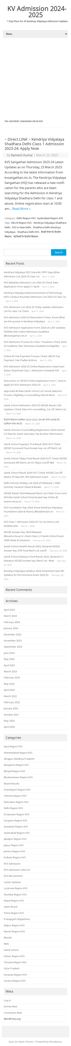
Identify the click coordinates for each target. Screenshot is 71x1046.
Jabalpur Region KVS (15, 839)
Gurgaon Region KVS (15, 820)
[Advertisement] (35, 78)
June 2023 (9, 653)
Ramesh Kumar (22, 155)
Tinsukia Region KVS (15, 962)
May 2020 (9, 720)
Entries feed (10, 1006)
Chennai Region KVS (15, 795)
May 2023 (9, 659)
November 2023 (13, 640)
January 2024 (11, 628)
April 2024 (9, 609)
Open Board (10, 906)
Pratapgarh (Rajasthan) (17, 919)
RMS (6, 943)
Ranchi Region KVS (14, 931)
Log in (7, 1000)
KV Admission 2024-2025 (37, 11)
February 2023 (12, 677)
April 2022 (9, 690)
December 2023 (12, 634)
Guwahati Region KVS (16, 826)
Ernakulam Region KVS (16, 814)
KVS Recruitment (13, 876)
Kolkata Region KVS (15, 857)
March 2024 (10, 616)
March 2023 (10, 671)
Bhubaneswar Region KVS (18, 777)
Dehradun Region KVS (16, 802)
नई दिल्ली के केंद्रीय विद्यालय (25, 236)
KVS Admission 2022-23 (17, 869)
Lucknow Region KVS (15, 888)
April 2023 (9, 665)
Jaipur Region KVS (14, 845)
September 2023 (13, 646)
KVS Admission (12, 863)
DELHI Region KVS (21, 222)
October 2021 (11, 714)
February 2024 (12, 622)
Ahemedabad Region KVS (18, 752)
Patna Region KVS (14, 913)
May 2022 (9, 683)
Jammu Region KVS (14, 851)
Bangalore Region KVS (16, 765)
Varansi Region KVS (15, 980)
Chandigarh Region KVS (17, 789)
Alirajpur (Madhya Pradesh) (19, 758)
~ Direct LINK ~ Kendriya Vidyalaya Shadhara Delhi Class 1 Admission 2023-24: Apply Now (34, 144)
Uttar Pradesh (12, 968)
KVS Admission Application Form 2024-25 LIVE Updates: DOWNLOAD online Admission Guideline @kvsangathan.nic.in (35, 331)
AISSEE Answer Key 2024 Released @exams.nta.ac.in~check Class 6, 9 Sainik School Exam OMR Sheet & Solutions (34, 536)
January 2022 (11, 708)
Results (8, 937)
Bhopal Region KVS (14, 771)
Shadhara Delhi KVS (28, 232)
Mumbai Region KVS (15, 894)
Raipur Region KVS (14, 925)
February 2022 (12, 702)
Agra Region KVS (13, 746)
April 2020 (9, 726)
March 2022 (10, 696)
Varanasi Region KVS (15, 974)
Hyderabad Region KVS (50, 218)
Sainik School (11, 950)
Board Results (11, 783)
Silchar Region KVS (14, 956)
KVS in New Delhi (21, 227)
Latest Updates (12, 882)
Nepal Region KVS (14, 900)
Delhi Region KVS (26, 218)
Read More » (21, 209)
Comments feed (13, 1012)
